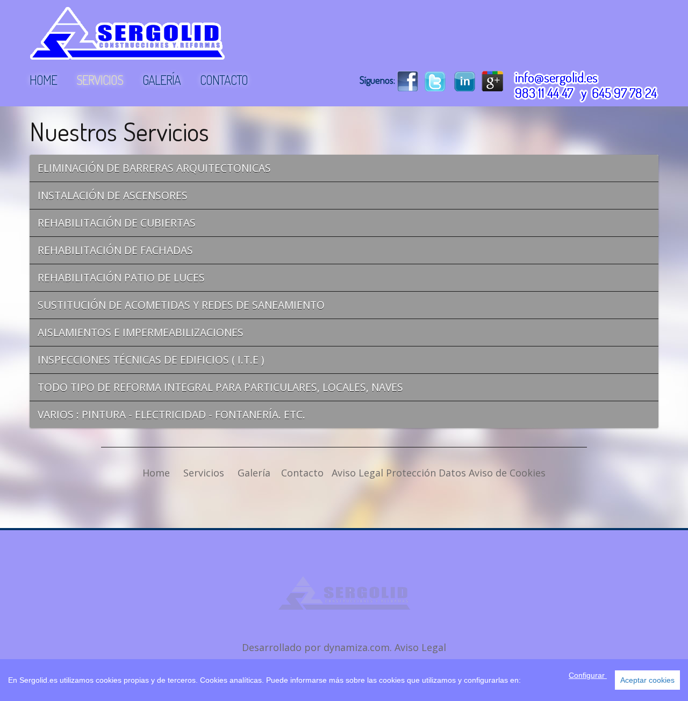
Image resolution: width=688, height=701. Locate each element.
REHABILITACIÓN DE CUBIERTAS (117, 222)
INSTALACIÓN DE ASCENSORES (113, 195)
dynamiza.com (357, 647)
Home (156, 472)
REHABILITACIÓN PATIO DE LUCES (121, 277)
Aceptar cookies (647, 680)
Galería (254, 472)
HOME (43, 79)
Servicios (203, 472)
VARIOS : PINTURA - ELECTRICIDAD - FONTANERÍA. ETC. (171, 414)
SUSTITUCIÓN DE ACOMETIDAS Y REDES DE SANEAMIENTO (181, 305)
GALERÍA (161, 79)
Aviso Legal (357, 472)
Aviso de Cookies (507, 472)
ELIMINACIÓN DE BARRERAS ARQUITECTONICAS (154, 168)
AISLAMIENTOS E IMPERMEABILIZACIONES (140, 332)
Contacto (302, 472)
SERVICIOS (99, 79)
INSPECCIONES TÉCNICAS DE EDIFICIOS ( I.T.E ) (151, 359)
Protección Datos (426, 472)
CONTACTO (224, 79)
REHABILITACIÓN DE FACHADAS (115, 250)
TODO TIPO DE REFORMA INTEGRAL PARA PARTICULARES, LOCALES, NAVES (220, 387)
